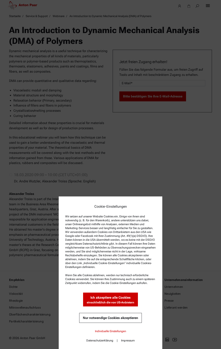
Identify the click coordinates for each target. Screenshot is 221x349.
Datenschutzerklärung (99, 340)
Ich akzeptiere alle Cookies (110, 300)
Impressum (128, 340)
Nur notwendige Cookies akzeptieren (110, 318)
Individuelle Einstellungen (110, 331)
